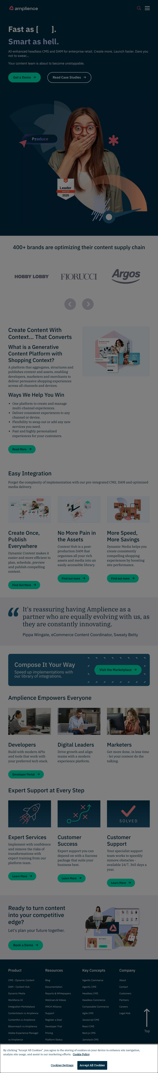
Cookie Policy (81, 1054)
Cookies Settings (62, 1065)
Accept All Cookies (92, 1065)
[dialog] (79, 1058)
